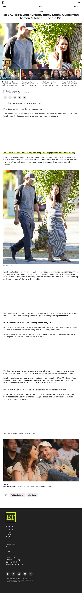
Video (40, 7)
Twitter (8, 535)
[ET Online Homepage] (5, 2)
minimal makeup (42, 162)
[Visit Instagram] (19, 574)
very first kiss (9, 397)
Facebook (9, 530)
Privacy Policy (11, 557)
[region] (41, 46)
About (8, 542)
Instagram (9, 532)
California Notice (12, 562)
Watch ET (77, 7)
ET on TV (9, 539)
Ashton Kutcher (17, 495)
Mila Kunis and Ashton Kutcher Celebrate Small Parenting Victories (27, 486)
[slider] (41, 63)
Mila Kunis (32, 495)
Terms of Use (11, 555)
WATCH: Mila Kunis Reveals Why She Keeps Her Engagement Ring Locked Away (39, 152)
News (41, 12)
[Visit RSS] (31, 574)
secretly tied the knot (36, 380)
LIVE (4, 7)
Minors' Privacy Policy (14, 564)
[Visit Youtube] (25, 574)
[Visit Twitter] (13, 574)
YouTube (9, 537)
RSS (7, 547)
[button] (3, 66)
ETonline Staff (11, 544)
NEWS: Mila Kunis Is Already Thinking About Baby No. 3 (28, 322)
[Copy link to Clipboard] (24, 98)
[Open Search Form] (79, 3)
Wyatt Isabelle (61, 315)
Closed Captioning (13, 560)
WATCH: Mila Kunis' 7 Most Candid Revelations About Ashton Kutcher (34, 390)
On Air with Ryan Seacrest (37, 327)
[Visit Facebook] (8, 574)
